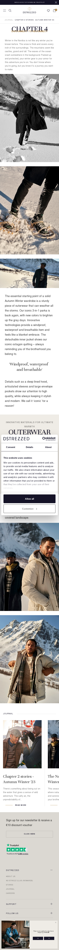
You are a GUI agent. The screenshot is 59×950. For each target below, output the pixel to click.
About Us (10, 876)
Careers (10, 893)
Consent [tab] (10, 447)
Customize (27, 508)
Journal (9, 20)
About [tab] (48, 447)
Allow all (29, 499)
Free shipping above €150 (29, 3)
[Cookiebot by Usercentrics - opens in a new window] (42, 439)
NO (49, 938)
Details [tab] (29, 447)
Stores (9, 885)
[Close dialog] (55, 922)
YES (38, 938)
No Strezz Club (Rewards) (19, 881)
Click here (29, 834)
